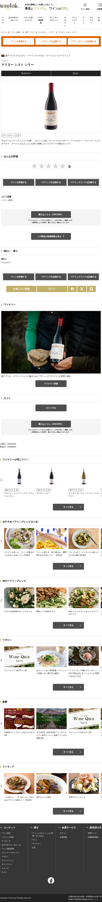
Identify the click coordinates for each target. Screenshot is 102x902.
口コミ (76, 73)
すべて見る (68, 507)
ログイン (63, 833)
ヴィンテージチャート (54, 19)
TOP (3, 20)
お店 (99, 19)
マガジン (65, 21)
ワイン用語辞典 (40, 20)
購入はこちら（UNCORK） (51, 214)
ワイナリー (91, 20)
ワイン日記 (6, 833)
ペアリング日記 (8, 837)
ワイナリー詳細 (51, 384)
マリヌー (4, 61)
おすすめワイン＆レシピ (11, 845)
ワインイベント (74, 20)
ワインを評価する (19, 41)
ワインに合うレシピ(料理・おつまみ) (42, 834)
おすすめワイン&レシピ (13, 19)
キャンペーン (7, 864)
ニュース (5, 868)
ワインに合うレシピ (28, 19)
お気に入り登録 (21, 288)
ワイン (83, 20)
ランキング (6, 841)
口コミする (51, 408)
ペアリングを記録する (51, 41)
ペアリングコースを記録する (83, 41)
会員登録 (63, 837)
